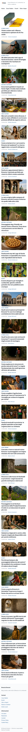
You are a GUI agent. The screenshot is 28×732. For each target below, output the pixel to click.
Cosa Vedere (9, 8)
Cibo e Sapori (23, 8)
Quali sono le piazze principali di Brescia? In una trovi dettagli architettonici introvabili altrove (12, 312)
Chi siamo (3, 713)
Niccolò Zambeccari (13, 149)
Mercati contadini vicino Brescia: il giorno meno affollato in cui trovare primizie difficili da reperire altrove (14, 118)
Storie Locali (5, 28)
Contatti (3, 718)
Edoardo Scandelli (12, 622)
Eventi (16, 8)
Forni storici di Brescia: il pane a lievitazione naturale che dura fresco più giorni (12, 675)
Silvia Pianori (11, 343)
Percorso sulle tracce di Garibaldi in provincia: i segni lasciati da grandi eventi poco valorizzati (13, 479)
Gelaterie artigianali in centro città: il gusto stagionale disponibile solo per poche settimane (13, 535)
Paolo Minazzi (11, 401)
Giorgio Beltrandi (12, 232)
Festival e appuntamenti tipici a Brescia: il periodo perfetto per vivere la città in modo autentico (12, 172)
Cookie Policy (4, 722)
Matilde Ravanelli (12, 66)
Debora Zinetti (11, 203)
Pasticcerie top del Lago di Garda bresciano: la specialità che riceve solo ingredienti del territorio (13, 255)
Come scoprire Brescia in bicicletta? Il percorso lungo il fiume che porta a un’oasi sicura (12, 591)
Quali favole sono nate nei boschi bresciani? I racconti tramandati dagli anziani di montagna (13, 339)
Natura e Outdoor (6, 84)
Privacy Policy (5, 720)
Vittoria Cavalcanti (12, 36)
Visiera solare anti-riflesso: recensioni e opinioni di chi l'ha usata (12, 32)
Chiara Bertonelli (12, 95)
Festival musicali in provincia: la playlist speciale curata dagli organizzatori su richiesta (12, 424)
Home (3, 8)
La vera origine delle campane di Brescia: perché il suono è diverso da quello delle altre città (13, 199)
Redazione (4, 715)
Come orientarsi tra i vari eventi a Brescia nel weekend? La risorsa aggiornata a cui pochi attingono (13, 145)
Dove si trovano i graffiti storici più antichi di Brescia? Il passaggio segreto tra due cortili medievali (13, 618)
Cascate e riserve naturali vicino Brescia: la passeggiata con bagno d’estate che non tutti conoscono (13, 451)
